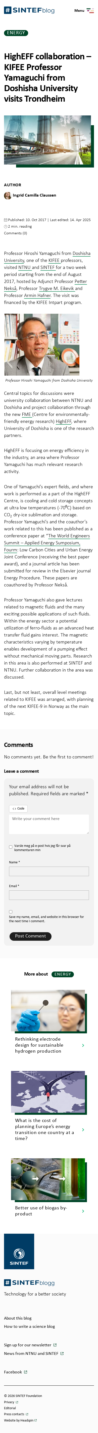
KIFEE (54, 260)
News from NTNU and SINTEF (31, 1353)
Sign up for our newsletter (28, 1345)
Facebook (13, 1372)
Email (14, 886)
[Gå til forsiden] (29, 1282)
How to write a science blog (29, 1326)
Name (14, 862)
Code (20, 809)
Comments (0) (15, 233)
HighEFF (63, 421)
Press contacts (14, 1414)
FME (27, 414)
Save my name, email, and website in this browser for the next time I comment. (46, 919)
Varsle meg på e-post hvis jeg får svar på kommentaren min (42, 848)
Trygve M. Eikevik (57, 288)
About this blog (17, 1318)
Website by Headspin (18, 1420)
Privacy (9, 1402)
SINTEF (48, 267)
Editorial (10, 1408)
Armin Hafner (37, 295)
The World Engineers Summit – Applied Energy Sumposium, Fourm (47, 543)
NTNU (25, 267)
